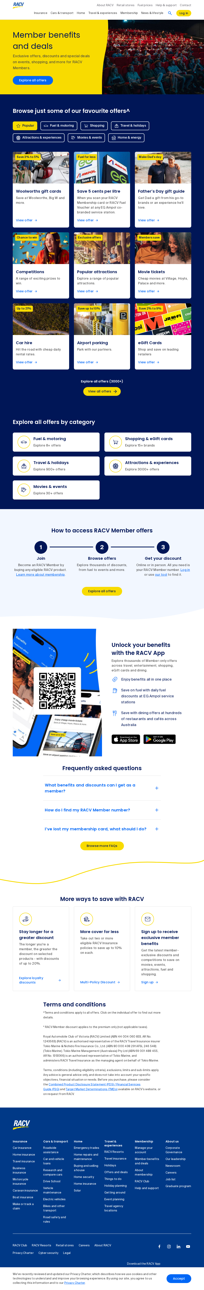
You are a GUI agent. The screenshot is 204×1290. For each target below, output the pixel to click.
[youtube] (188, 1246)
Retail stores (125, 5)
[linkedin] (178, 1246)
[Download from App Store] (126, 739)
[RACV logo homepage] (18, 5)
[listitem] (41, 190)
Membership (129, 13)
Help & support (166, 5)
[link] (26, 1125)
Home (81, 13)
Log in (185, 570)
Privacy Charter (74, 1283)
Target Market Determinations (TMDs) (92, 1089)
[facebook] (159, 1246)
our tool (161, 575)
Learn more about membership (40, 575)
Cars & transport (62, 13)
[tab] (25, 125)
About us (172, 1141)
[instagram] (169, 1246)
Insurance (40, 13)
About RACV (105, 5)
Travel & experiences (102, 13)
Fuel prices (145, 5)
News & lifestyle (152, 13)
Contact (185, 5)
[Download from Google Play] (159, 739)
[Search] (170, 13)
